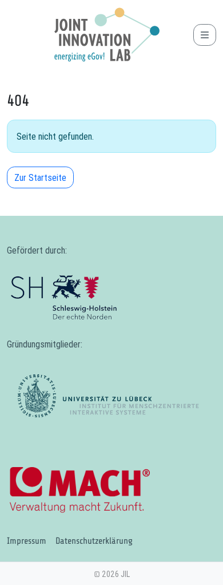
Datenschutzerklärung (94, 541)
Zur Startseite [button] (40, 177)
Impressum (26, 541)
